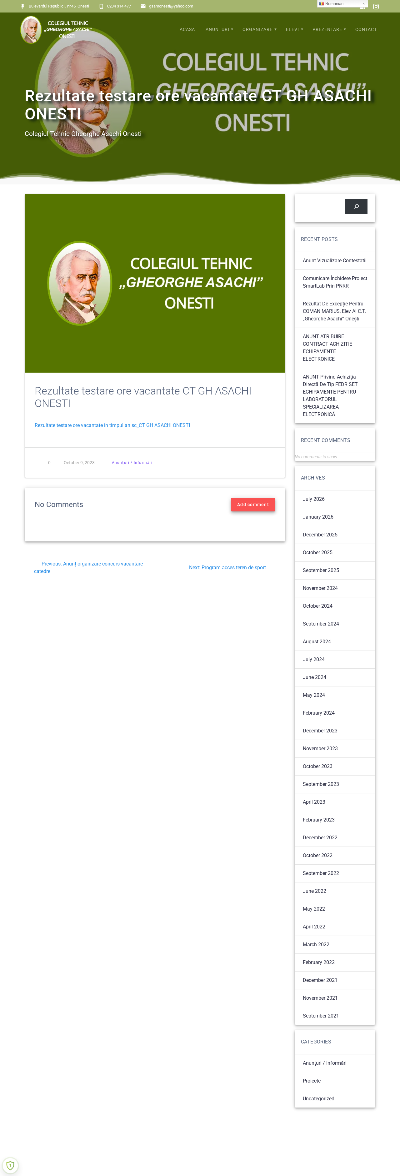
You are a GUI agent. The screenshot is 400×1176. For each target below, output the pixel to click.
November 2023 (320, 748)
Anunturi (217, 29)
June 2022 (314, 891)
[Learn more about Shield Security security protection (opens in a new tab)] (10, 1165)
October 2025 (317, 552)
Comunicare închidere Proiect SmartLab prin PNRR (335, 282)
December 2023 (320, 731)
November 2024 (320, 588)
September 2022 (321, 873)
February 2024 (319, 713)
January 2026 (318, 517)
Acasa (187, 29)
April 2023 (314, 802)
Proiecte (312, 1081)
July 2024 (314, 659)
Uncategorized (318, 1099)
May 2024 (314, 695)
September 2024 (321, 624)
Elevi (292, 29)
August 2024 (317, 642)
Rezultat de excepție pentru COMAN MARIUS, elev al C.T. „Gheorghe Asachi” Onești (334, 311)
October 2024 (317, 606)
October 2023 (317, 766)
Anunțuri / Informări (132, 462)
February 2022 (319, 962)
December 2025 (320, 535)
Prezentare (327, 29)
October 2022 (317, 855)
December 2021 (320, 980)
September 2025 (321, 570)
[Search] (356, 206)
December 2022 (320, 838)
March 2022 (316, 944)
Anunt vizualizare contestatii (335, 261)
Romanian (333, 3)
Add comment (253, 504)
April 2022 (314, 927)
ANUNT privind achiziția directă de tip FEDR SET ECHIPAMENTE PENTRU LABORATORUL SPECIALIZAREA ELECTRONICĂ (330, 395)
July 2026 (314, 499)
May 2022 (314, 909)
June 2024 (314, 677)
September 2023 (321, 784)
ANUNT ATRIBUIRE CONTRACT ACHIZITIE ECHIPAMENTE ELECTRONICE (327, 348)
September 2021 (321, 1016)
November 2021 (320, 998)
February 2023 (319, 820)
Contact (366, 29)
